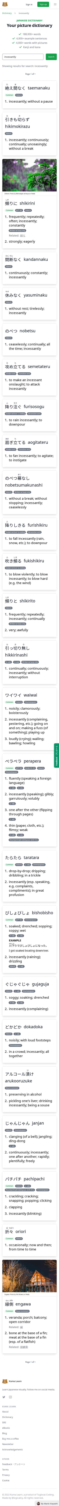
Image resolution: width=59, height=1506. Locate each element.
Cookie (5, 1480)
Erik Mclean (19, 1294)
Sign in (29, 4)
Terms (5, 1469)
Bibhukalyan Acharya (22, 194)
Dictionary (7, 13)
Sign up (43, 4)
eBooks (6, 1427)
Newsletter (8, 1444)
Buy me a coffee (10, 1438)
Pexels (33, 194)
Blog (4, 1433)
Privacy (6, 1475)
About (5, 1411)
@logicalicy (17, 1497)
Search (51, 56)
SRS (4, 1422)
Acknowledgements (12, 1449)
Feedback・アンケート (13, 1464)
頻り (22, 235)
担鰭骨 (24, 1347)
